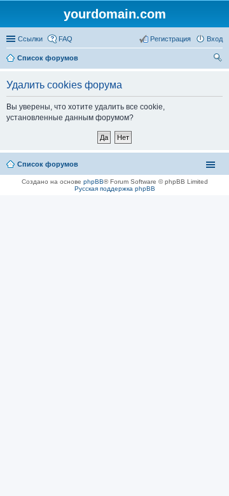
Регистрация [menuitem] (170, 39)
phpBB (93, 181)
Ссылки (30, 39)
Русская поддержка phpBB (114, 188)
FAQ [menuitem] (66, 39)
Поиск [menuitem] (219, 59)
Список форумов (47, 58)
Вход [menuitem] (215, 39)
